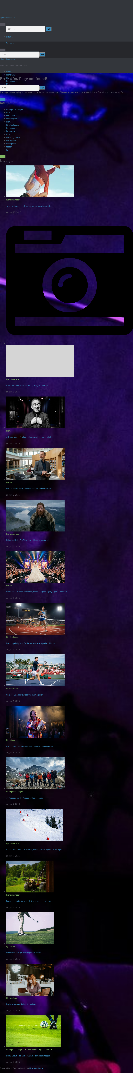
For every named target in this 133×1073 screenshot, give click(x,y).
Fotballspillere (12, 118)
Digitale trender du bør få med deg (21, 1004)
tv (7, 150)
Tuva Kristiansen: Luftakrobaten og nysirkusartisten (29, 206)
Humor (9, 122)
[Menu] (2, 24)
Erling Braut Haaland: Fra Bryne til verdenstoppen (28, 1056)
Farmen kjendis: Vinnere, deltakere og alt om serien (29, 901)
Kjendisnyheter (13, 128)
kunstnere (10, 131)
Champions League (14, 109)
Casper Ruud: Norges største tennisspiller (24, 695)
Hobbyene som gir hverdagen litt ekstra (23, 952)
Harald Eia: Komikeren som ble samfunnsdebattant (28, 488)
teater (9, 147)
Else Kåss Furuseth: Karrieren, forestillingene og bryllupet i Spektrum (36, 591)
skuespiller (11, 143)
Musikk (9, 84)
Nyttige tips (11, 140)
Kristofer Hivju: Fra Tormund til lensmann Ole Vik (28, 540)
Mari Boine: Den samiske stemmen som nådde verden (29, 746)
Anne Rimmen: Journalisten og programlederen (27, 385)
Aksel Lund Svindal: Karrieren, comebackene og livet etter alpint (34, 849)
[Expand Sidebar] (2, 99)
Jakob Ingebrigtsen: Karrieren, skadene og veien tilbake (30, 643)
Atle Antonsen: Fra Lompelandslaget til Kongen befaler (30, 437)
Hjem (8, 71)
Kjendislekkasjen (7, 17)
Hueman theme (36, 1068)
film (8, 112)
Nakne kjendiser (13, 137)
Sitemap (10, 37)
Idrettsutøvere (12, 125)
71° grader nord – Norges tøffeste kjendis (24, 798)
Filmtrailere (11, 75)
